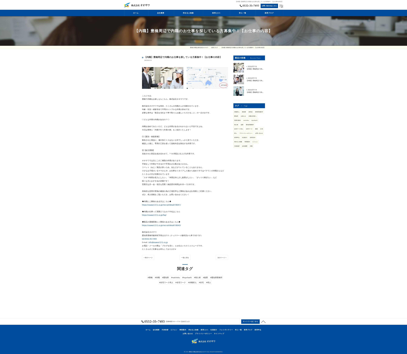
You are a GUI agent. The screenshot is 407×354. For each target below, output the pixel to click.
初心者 (236, 125)
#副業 (205, 277)
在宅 (261, 129)
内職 (251, 146)
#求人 (208, 282)
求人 (235, 133)
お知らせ (243, 116)
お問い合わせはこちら (269, 6)
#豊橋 (150, 277)
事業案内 (247, 142)
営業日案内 (237, 120)
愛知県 (236, 116)
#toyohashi (187, 277)
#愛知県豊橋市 (216, 277)
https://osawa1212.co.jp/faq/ (154, 215)
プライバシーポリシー (246, 133)
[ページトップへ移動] (263, 321)
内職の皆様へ (252, 116)
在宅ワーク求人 (238, 129)
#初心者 (197, 277)
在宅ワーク (249, 129)
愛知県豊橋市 (250, 125)
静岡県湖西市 (259, 112)
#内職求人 (192, 282)
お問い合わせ (259, 133)
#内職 (157, 277)
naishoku (246, 120)
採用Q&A (252, 137)
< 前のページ (148, 258)
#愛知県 (165, 277)
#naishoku (175, 277)
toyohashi (254, 120)
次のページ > (222, 258)
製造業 (244, 112)
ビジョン (255, 142)
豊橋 (256, 129)
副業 (242, 125)
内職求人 (236, 112)
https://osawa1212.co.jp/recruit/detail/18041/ (161, 205)
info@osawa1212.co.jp (158, 242)
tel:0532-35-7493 (149, 239)
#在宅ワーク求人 (166, 282)
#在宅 (201, 282)
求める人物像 (238, 142)
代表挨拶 (236, 146)
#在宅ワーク (180, 282)
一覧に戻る (185, 258)
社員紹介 (244, 137)
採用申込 (236, 137)
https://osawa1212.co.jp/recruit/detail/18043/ (161, 225)
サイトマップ (219, 334)
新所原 (251, 112)
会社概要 (244, 146)
